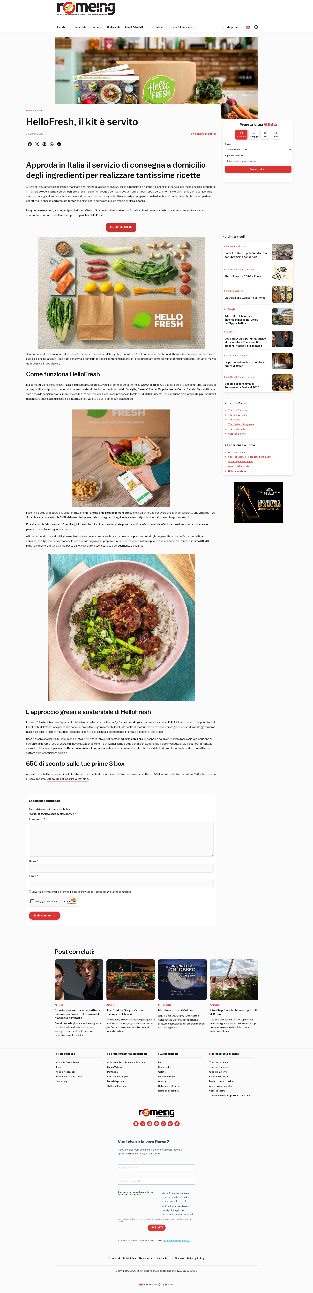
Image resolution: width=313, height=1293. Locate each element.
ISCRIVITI (156, 1227)
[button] (29, 144)
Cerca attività (256, 169)
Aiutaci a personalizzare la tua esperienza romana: (136, 1193)
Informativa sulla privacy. (177, 1241)
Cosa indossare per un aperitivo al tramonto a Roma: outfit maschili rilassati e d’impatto (245, 342)
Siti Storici (164, 1005)
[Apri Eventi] (67, 27)
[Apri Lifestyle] (165, 27)
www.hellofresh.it (152, 384)
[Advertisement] (258, 208)
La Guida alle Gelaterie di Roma (244, 297)
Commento (37, 819)
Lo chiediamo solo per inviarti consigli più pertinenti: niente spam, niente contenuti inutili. (154, 1220)
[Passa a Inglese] (248, 27)
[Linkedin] (149, 1123)
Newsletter (146, 1258)
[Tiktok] (177, 1123)
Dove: (228, 144)
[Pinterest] (156, 1123)
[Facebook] (136, 1123)
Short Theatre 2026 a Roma (242, 276)
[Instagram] (163, 1123)
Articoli (38, 111)
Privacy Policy (195, 1258)
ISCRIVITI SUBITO (121, 227)
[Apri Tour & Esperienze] (196, 27)
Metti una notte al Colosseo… (178, 1010)
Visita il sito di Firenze (170, 1258)
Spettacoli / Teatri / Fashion (240, 269)
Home (29, 111)
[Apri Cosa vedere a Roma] (100, 27)
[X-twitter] (142, 1123)
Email (33, 876)
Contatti (114, 1258)
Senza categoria (234, 291)
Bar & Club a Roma (235, 246)
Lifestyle (230, 309)
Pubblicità (129, 1258)
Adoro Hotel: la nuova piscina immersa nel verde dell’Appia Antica (241, 320)
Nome (33, 861)
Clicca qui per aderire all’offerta (67, 779)
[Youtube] (170, 1123)
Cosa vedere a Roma (237, 356)
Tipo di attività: (234, 156)
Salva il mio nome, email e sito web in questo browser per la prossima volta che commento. (81, 892)
